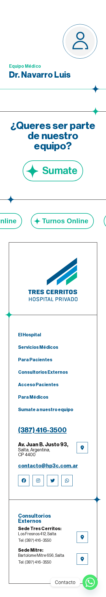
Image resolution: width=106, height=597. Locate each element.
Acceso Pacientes (38, 385)
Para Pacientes (35, 360)
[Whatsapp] (90, 582)
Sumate (59, 171)
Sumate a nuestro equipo (45, 409)
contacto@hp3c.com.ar (48, 465)
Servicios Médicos (38, 347)
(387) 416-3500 (42, 430)
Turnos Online (72, 221)
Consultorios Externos (43, 372)
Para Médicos (33, 397)
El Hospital (29, 335)
